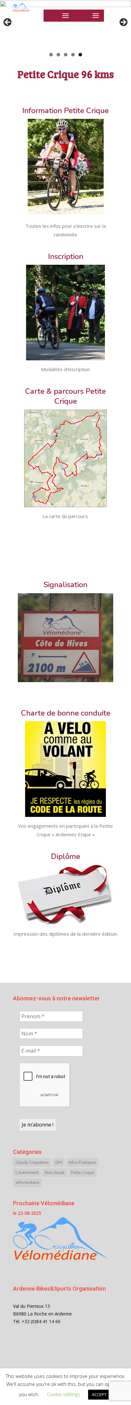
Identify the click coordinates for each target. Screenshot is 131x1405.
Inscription (65, 256)
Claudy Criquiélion (32, 1162)
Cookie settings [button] (63, 1394)
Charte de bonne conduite (65, 713)
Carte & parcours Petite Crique (65, 396)
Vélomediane (27, 1182)
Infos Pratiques (82, 1162)
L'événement (27, 1172)
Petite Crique (82, 1172)
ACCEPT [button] (99, 1394)
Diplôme (65, 856)
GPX (58, 1162)
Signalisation (65, 585)
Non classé (55, 1172)
